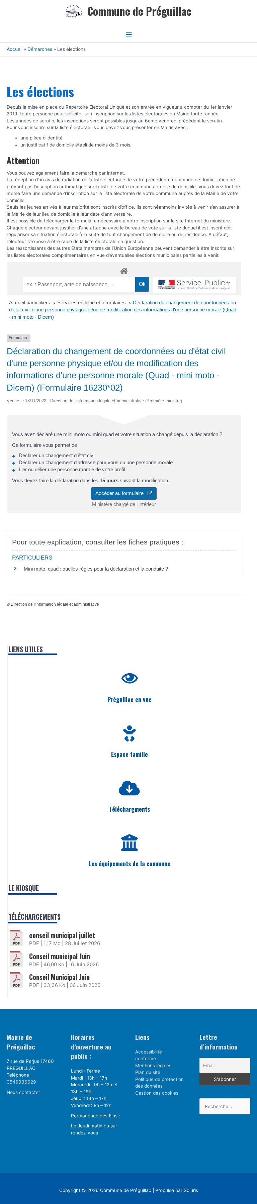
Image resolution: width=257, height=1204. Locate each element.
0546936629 (21, 1082)
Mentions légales (153, 1065)
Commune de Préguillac (139, 11)
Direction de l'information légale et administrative (55, 604)
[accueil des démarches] (124, 270)
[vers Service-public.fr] (194, 285)
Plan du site (147, 1072)
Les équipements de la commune (129, 863)
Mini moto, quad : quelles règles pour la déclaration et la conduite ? (96, 569)
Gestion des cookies (156, 1093)
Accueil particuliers (30, 302)
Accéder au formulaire (121, 493)
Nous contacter (23, 1092)
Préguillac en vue (129, 699)
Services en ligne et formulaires (92, 302)
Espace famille (129, 754)
